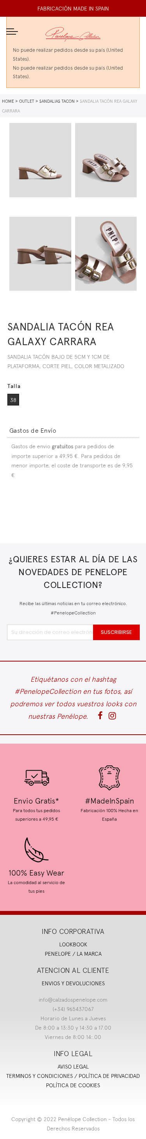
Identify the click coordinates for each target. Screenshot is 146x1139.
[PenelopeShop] (73, 34)
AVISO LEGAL (73, 1067)
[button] (32, 430)
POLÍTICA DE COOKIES (73, 1085)
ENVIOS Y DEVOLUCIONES (73, 983)
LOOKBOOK (73, 944)
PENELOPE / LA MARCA (73, 954)
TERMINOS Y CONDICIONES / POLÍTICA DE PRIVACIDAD (73, 1076)
